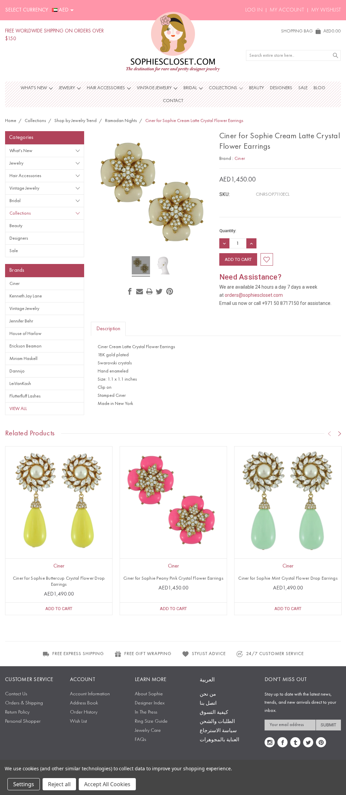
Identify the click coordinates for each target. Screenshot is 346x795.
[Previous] (329, 434)
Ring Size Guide (151, 721)
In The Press (146, 712)
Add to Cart (58, 608)
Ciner (14, 283)
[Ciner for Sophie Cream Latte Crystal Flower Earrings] (141, 266)
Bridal (190, 88)
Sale (302, 88)
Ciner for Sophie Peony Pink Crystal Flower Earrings (173, 578)
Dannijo (17, 371)
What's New (34, 88)
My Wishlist (326, 10)
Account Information (90, 694)
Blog (319, 88)
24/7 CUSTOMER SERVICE (275, 653)
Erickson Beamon (25, 346)
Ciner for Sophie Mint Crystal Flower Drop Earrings (288, 578)
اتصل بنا (208, 703)
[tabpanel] (59, 530)
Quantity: (227, 230)
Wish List (78, 721)
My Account (287, 10)
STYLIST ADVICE (209, 653)
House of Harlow (25, 333)
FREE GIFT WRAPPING (148, 653)
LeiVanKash (20, 383)
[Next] (340, 434)
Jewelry (67, 88)
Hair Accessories (106, 88)
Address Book (84, 703)
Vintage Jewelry (155, 88)
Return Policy (17, 712)
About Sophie (149, 694)
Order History (83, 712)
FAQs (140, 739)
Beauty (256, 88)
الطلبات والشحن (217, 721)
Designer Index (150, 703)
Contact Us (16, 694)
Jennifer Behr (21, 321)
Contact (173, 100)
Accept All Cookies (107, 784)
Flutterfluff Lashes (25, 396)
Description (108, 329)
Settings (23, 784)
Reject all (59, 784)
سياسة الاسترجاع (218, 730)
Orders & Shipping (24, 703)
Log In (254, 10)
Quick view (59, 521)
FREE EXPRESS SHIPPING (78, 653)
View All (18, 408)
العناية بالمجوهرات (219, 740)
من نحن (208, 694)
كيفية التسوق (214, 712)
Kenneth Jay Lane (25, 296)
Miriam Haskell (23, 358)
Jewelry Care (148, 730)
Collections (223, 88)
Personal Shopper (23, 721)
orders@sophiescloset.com (254, 295)
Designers (281, 88)
